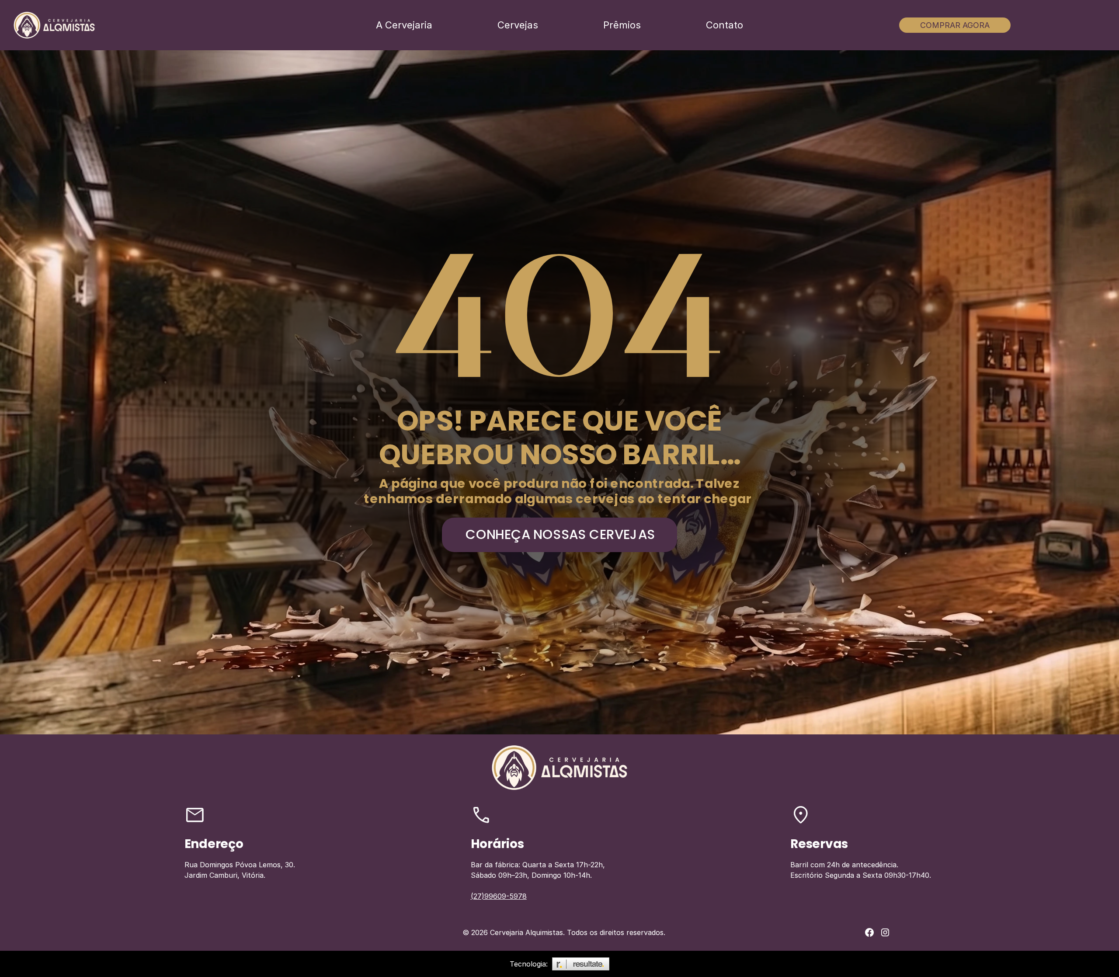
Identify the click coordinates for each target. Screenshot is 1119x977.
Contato (724, 25)
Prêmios (622, 25)
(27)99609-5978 (499, 896)
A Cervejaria (404, 25)
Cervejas (517, 25)
